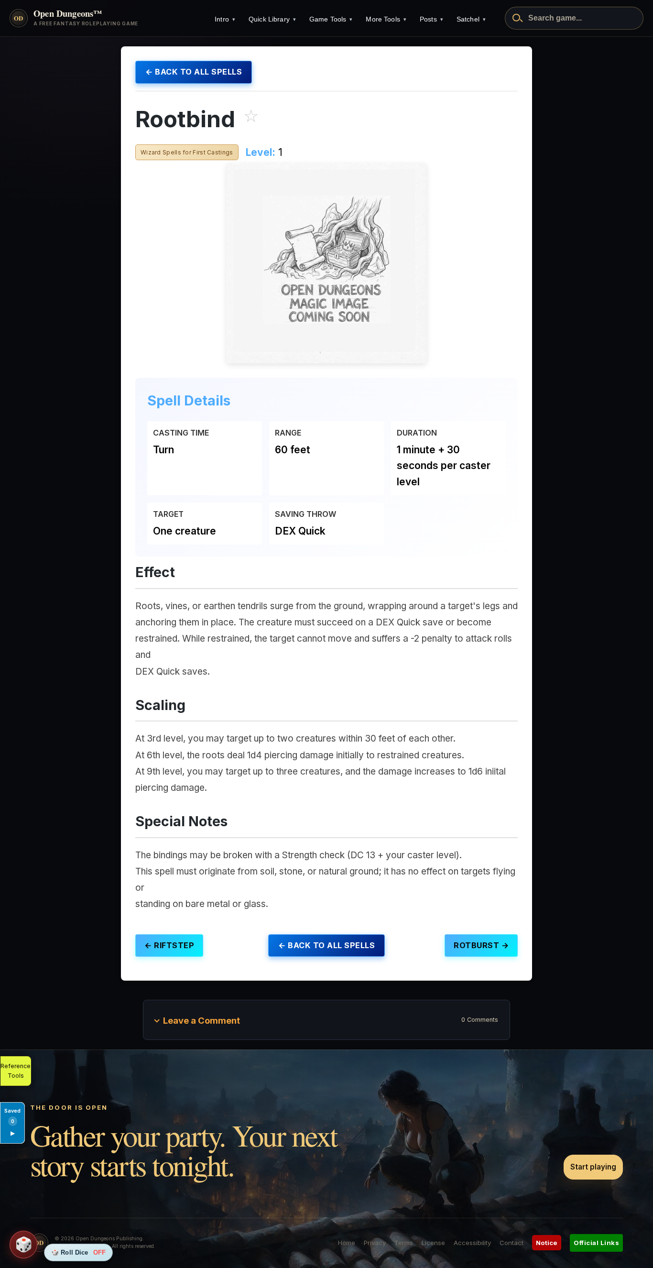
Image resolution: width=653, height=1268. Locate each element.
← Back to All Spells (193, 72)
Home (346, 1242)
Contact (511, 1242)
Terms (403, 1242)
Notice (546, 1242)
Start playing (593, 1166)
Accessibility (472, 1242)
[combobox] (574, 18)
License (433, 1242)
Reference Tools (15, 1070)
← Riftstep (169, 945)
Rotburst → (481, 945)
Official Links (596, 1242)
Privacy (375, 1242)
